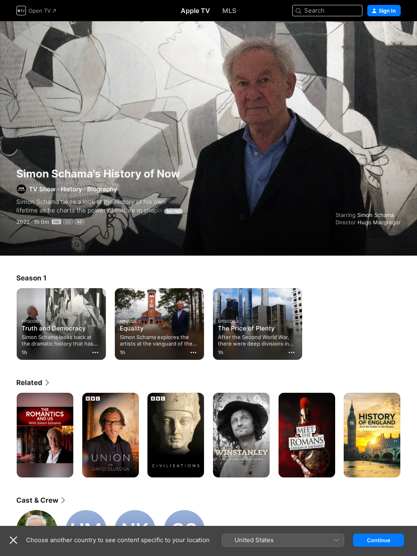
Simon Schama (375, 215)
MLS (229, 11)
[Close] (13, 540)
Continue (379, 540)
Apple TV (195, 11)
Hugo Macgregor (379, 222)
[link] (33, 382)
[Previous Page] (8, 435)
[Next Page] (409, 435)
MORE (173, 211)
